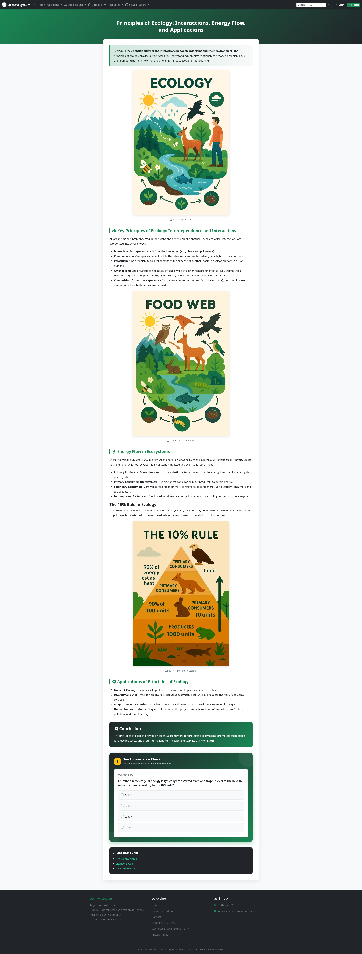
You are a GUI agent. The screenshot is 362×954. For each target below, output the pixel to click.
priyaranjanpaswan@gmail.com (237, 911)
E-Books (96, 4)
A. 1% (128, 795)
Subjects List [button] (75, 4)
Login (341, 4)
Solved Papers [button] (137, 4)
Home (41, 4)
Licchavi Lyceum (125, 863)
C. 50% (128, 816)
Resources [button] (114, 4)
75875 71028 (226, 905)
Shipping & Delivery (163, 923)
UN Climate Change (127, 868)
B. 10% (128, 806)
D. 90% (129, 827)
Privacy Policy (160, 934)
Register (354, 4)
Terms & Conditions (163, 911)
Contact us (158, 917)
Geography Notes (126, 859)
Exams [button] (55, 4)
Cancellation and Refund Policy (170, 928)
